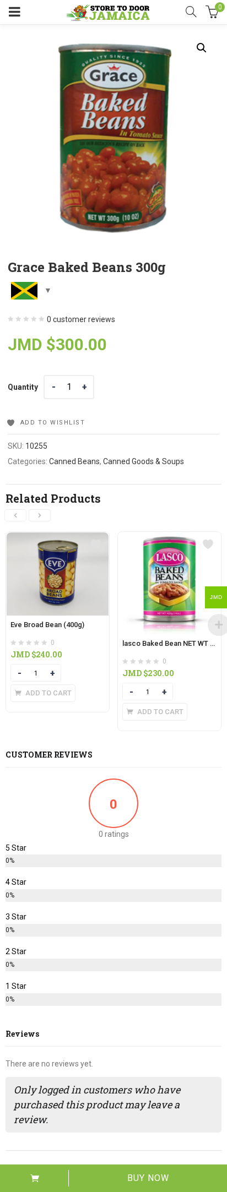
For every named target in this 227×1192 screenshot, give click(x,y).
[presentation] (15, 515)
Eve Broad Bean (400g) (47, 625)
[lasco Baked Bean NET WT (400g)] (169, 538)
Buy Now (148, 1178)
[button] (202, 48)
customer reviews (81, 319)
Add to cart (34, 1178)
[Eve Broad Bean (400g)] (58, 538)
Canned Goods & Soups (143, 461)
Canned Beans (74, 461)
